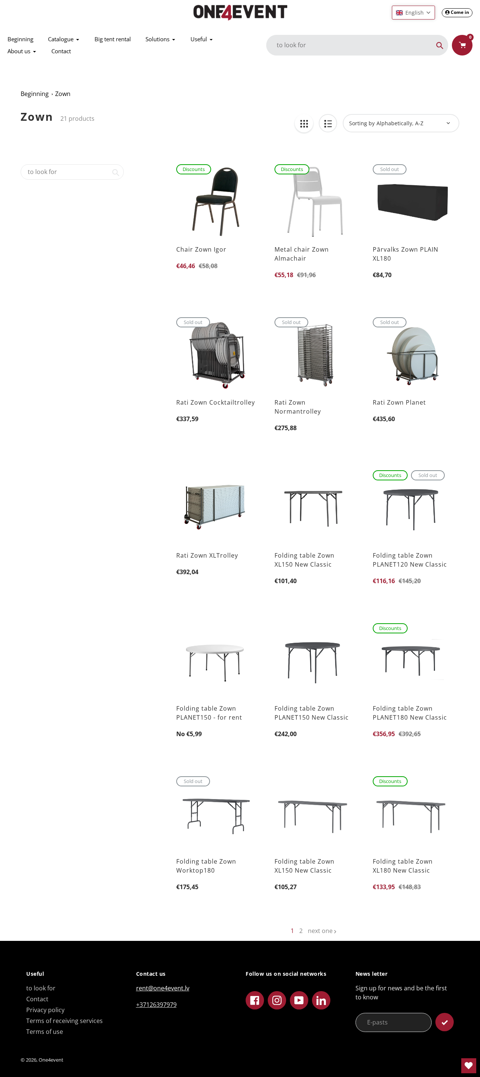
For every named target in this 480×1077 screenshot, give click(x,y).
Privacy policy (45, 1010)
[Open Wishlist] (468, 1065)
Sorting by (362, 123)
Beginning (35, 94)
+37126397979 (156, 1004)
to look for (41, 988)
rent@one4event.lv (162, 988)
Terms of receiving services (64, 1021)
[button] (413, 12)
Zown (62, 94)
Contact (37, 999)
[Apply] (444, 1022)
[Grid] (304, 123)
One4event (51, 1059)
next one (320, 931)
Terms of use (44, 1032)
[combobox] (72, 172)
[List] (328, 123)
